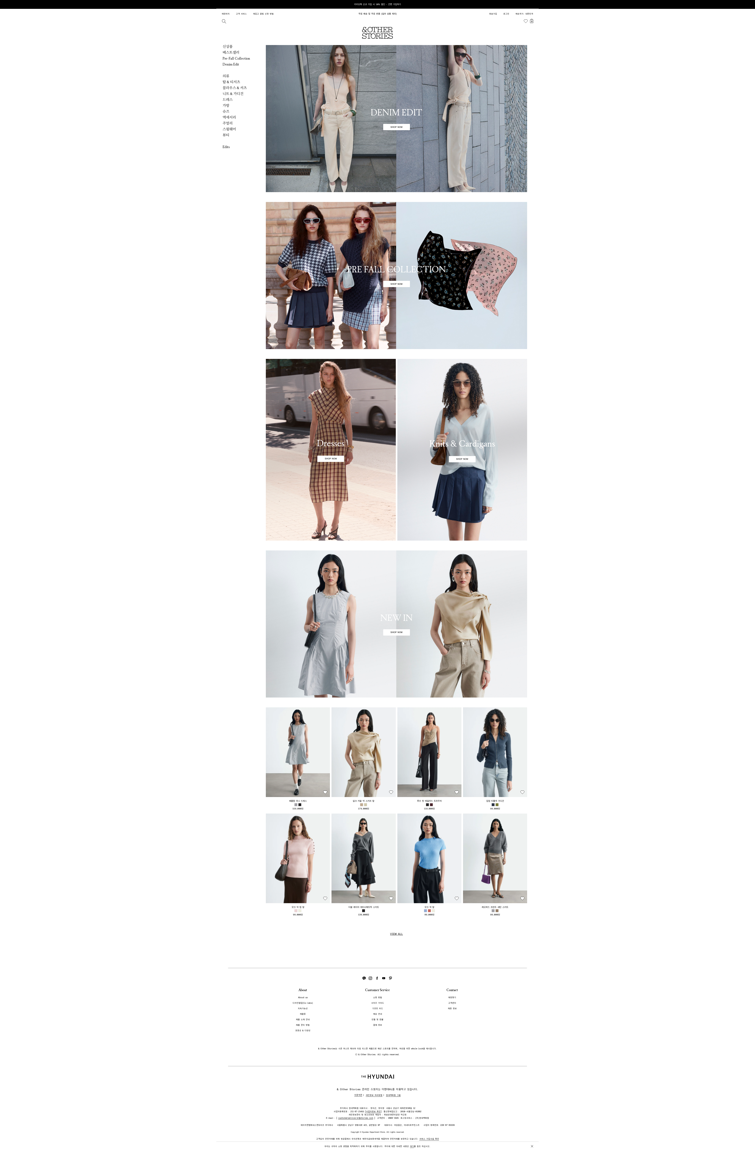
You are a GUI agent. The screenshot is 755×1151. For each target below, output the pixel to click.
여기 (412, 1146)
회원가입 (493, 14)
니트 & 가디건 (233, 94)
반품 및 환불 (377, 1019)
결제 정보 (377, 1025)
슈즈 (226, 111)
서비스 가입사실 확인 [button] (429, 1139)
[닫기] (532, 4)
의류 (226, 76)
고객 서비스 (241, 14)
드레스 (228, 100)
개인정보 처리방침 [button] (374, 1095)
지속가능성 (303, 1008)
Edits (226, 147)
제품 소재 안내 (303, 1019)
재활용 (303, 1014)
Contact (452, 990)
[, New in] (396, 624)
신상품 (228, 46)
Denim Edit (231, 64)
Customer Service (377, 990)
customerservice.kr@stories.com (355, 1118)
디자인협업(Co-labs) (303, 1003)
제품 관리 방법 (303, 1025)
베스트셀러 (231, 52)
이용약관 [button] (358, 1095)
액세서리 (229, 117)
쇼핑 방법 (377, 997)
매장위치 (226, 14)
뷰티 (226, 135)
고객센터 (452, 1003)
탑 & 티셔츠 (231, 82)
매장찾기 (452, 997)
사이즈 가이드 (377, 1003)
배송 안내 (377, 1014)
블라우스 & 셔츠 (235, 88)
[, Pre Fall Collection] (396, 275)
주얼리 (228, 123)
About (302, 990)
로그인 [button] (506, 14)
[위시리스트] (525, 21)
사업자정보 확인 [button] (373, 1111)
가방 (226, 105)
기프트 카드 (377, 1008)
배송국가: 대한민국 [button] (524, 14)
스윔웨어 (229, 129)
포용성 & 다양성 (302, 1030)
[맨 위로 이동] (531, 1136)
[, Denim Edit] (396, 118)
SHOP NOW (396, 127)
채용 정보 (452, 1008)
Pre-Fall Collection (236, 58)
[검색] (224, 21)
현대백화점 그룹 (393, 1095)
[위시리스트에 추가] (325, 792)
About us (303, 997)
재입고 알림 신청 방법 (263, 14)
